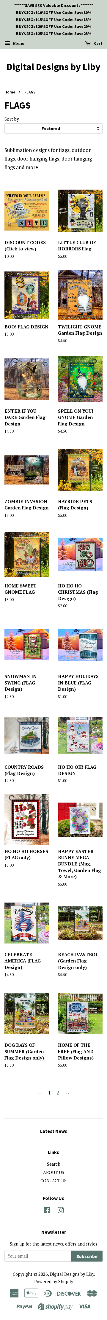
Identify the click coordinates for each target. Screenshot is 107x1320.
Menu (18, 43)
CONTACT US (53, 1181)
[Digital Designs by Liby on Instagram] (60, 1211)
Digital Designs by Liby (53, 66)
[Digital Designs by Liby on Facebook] (46, 1211)
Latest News (53, 1131)
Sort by (11, 119)
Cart (98, 43)
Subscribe (86, 1256)
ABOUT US (53, 1172)
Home (9, 92)
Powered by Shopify (53, 1281)
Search (53, 1164)
